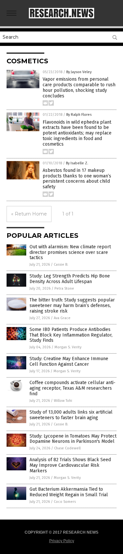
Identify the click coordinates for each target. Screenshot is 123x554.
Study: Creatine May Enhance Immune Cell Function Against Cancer (69, 361)
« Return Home (29, 214)
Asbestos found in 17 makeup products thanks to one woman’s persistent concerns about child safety (77, 179)
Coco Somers (65, 502)
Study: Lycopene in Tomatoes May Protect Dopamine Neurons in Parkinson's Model (73, 438)
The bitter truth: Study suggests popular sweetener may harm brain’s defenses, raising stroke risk (72, 305)
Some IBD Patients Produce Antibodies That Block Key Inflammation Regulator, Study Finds (71, 335)
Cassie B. (61, 264)
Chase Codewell (67, 448)
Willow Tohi (63, 401)
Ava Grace (62, 318)
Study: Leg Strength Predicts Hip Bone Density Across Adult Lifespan (70, 278)
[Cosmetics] (61, 17)
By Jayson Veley (79, 72)
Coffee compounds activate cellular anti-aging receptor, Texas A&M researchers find (72, 388)
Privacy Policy (61, 541)
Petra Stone (64, 288)
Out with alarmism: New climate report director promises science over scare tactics (70, 252)
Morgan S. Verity (67, 347)
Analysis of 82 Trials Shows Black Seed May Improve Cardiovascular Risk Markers (70, 465)
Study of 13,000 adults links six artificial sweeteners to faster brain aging (71, 415)
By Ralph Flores (79, 115)
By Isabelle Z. (77, 163)
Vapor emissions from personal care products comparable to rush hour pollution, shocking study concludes (79, 87)
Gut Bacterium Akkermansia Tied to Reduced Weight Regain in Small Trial (69, 492)
